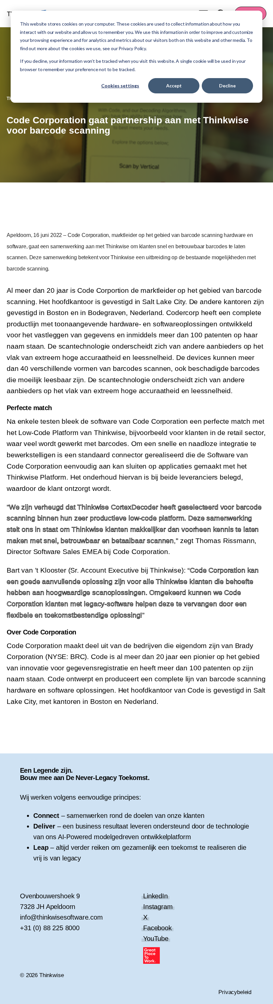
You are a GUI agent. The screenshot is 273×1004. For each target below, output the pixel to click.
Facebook (157, 928)
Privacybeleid (234, 992)
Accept (174, 85)
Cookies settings (120, 85)
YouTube (155, 938)
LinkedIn (155, 896)
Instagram (158, 906)
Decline (227, 85)
